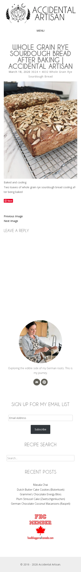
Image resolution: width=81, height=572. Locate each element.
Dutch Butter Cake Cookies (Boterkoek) (40, 489)
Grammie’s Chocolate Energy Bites (40, 494)
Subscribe (40, 429)
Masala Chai (40, 484)
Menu (40, 30)
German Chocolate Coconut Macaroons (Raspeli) (40, 503)
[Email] (36, 382)
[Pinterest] (44, 382)
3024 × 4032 (39, 72)
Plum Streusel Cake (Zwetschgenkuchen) (40, 499)
